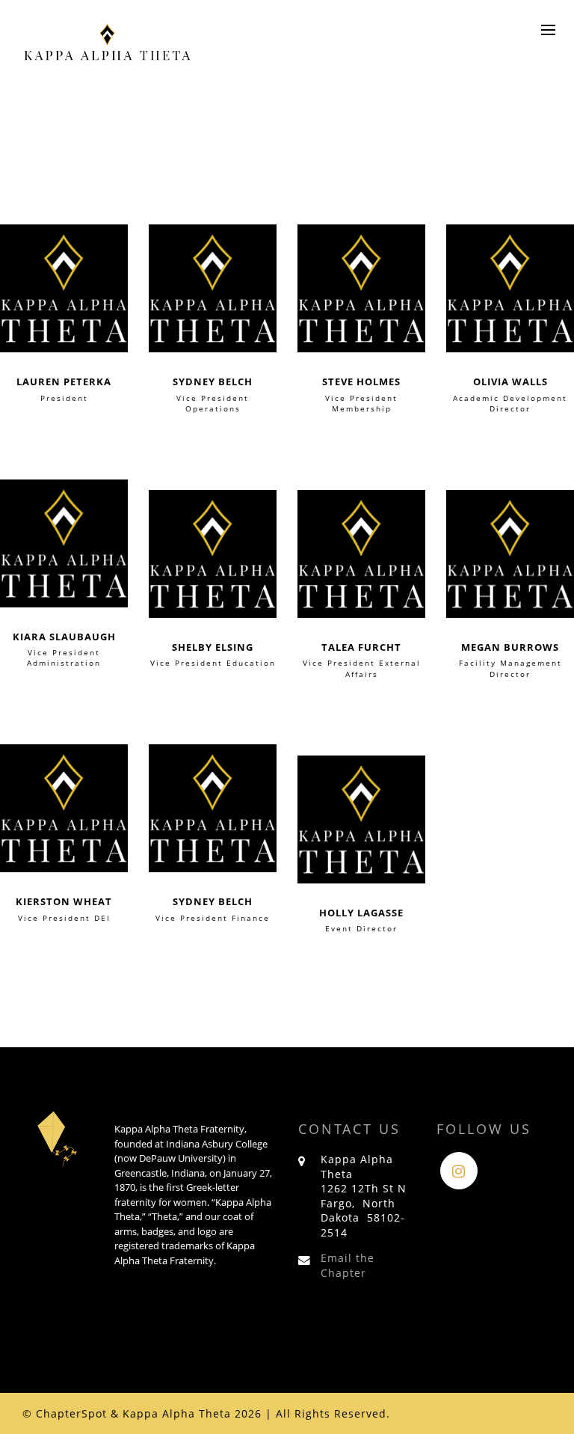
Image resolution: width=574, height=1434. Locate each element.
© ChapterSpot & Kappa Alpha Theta (126, 1413)
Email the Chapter (347, 1265)
